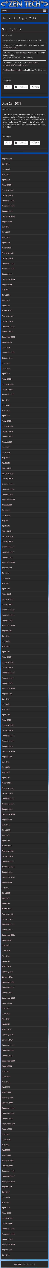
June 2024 (6, 295)
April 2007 (6, 1208)
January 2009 (7, 1103)
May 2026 (6, 174)
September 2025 (8, 216)
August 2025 (7, 222)
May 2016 (6, 647)
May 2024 (6, 300)
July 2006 (6, 1255)
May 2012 (6, 898)
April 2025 (6, 243)
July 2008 (6, 1134)
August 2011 (7, 940)
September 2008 (8, 1124)
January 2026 (7, 195)
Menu (4, 11)
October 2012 (7, 872)
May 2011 (5, 956)
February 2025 (7, 253)
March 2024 (6, 311)
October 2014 (7, 746)
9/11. (40, 40)
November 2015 (8, 678)
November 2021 (8, 395)
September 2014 (8, 751)
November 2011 (8, 925)
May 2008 (6, 1145)
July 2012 (6, 888)
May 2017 (6, 584)
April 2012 (6, 904)
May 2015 (6, 709)
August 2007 (7, 1187)
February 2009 (7, 1098)
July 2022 (6, 363)
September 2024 (8, 279)
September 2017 (8, 563)
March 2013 (6, 846)
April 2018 (6, 526)
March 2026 (6, 185)
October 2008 (7, 1119)
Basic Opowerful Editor (24, 53)
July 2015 (6, 699)
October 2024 (7, 274)
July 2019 (6, 447)
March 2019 (6, 468)
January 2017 (7, 605)
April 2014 (6, 778)
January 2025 (7, 258)
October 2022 (7, 358)
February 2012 (7, 914)
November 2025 (8, 206)
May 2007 (6, 1203)
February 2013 (7, 851)
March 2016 (6, 657)
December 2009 (8, 1045)
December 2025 (8, 201)
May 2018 (6, 521)
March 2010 (6, 1029)
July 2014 (6, 762)
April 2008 (6, 1150)
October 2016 (7, 620)
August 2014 (7, 757)
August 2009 (7, 1066)
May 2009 (6, 1082)
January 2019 (7, 479)
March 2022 (6, 379)
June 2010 (6, 1014)
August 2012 (7, 883)
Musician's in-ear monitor (12, 70)
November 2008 (8, 1113)
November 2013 (8, 804)
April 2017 (6, 589)
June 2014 (6, 767)
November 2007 (8, 1176)
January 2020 (7, 431)
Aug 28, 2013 (12, 103)
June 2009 (6, 1077)
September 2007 (8, 1182)
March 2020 (6, 421)
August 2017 (7, 568)
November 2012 (8, 867)
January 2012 (7, 919)
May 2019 (6, 458)
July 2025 (6, 227)
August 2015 (7, 694)
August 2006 (7, 1250)
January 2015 (7, 730)
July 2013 (6, 825)
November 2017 (8, 552)
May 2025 (6, 237)
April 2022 (6, 374)
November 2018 (8, 489)
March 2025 (6, 248)
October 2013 (7, 809)
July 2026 (6, 164)
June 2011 (6, 951)
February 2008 (7, 1161)
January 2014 (7, 793)
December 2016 (8, 610)
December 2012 (8, 862)
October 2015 (7, 683)
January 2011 (7, 977)
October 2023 (7, 332)
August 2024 (7, 285)
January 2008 (7, 1166)
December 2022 (8, 353)
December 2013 (8, 799)
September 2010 (8, 998)
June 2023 (6, 348)
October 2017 (7, 557)
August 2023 (7, 342)
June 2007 (6, 1197)
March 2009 (6, 1092)
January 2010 (7, 1040)
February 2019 (7, 473)
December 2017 (8, 547)
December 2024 (8, 264)
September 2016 (8, 626)
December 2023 (8, 327)
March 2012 (6, 909)
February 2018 (7, 536)
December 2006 (8, 1229)
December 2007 (8, 1171)
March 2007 (6, 1213)
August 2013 (7, 820)
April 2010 (6, 1024)
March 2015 (6, 720)
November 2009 (8, 1050)
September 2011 (8, 935)
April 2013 (6, 841)
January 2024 (7, 321)
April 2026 (6, 180)
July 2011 (5, 946)
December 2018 (8, 484)
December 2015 (8, 673)
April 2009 (6, 1087)
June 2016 (6, 641)
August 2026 (7, 159)
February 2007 (7, 1218)
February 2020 (7, 426)
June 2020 (6, 405)
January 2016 (7, 668)
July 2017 (6, 573)
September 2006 (8, 1245)
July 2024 (6, 290)
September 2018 (8, 500)
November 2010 (8, 987)
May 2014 (6, 772)
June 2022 (6, 369)
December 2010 (8, 982)
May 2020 (6, 410)
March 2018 (6, 531)
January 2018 (7, 542)
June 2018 (6, 515)
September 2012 (8, 877)
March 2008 (6, 1155)
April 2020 (6, 416)
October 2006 (7, 1239)
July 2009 (6, 1071)
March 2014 (6, 783)
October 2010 (7, 993)
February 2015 (7, 725)
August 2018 (7, 505)
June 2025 (6, 232)
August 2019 (7, 442)
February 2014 (7, 788)
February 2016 (7, 662)
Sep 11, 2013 (11, 29)
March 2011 (6, 966)
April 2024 (6, 306)
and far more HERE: (10, 48)
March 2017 (6, 594)
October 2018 (7, 494)
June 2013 (6, 830)
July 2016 (6, 636)
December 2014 (8, 736)
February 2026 (7, 190)
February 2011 (7, 972)
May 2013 (6, 835)
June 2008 (6, 1140)
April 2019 (6, 463)
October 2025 (7, 211)
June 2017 (6, 578)
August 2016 (7, 631)
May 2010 (6, 1019)
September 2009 (8, 1061)
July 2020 (6, 400)
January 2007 (7, 1224)
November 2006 (8, 1234)
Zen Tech (17, 1264)
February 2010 (7, 1035)
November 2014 (8, 741)
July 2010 (6, 1008)
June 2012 (6, 893)
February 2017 (7, 599)
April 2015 (6, 715)
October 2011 (7, 930)
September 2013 (8, 814)
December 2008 (8, 1108)
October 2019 (7, 437)
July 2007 (6, 1192)
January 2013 (7, 856)
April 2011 (6, 961)
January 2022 (7, 390)
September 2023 (8, 337)
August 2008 (7, 1129)
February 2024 (7, 316)
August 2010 (7, 1003)
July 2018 (6, 510)
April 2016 (6, 652)
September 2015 (8, 688)
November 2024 (8, 269)
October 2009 (7, 1056)
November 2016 (8, 615)
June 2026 (6, 169)
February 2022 (7, 384)
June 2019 (6, 452)
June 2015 (6, 704)
